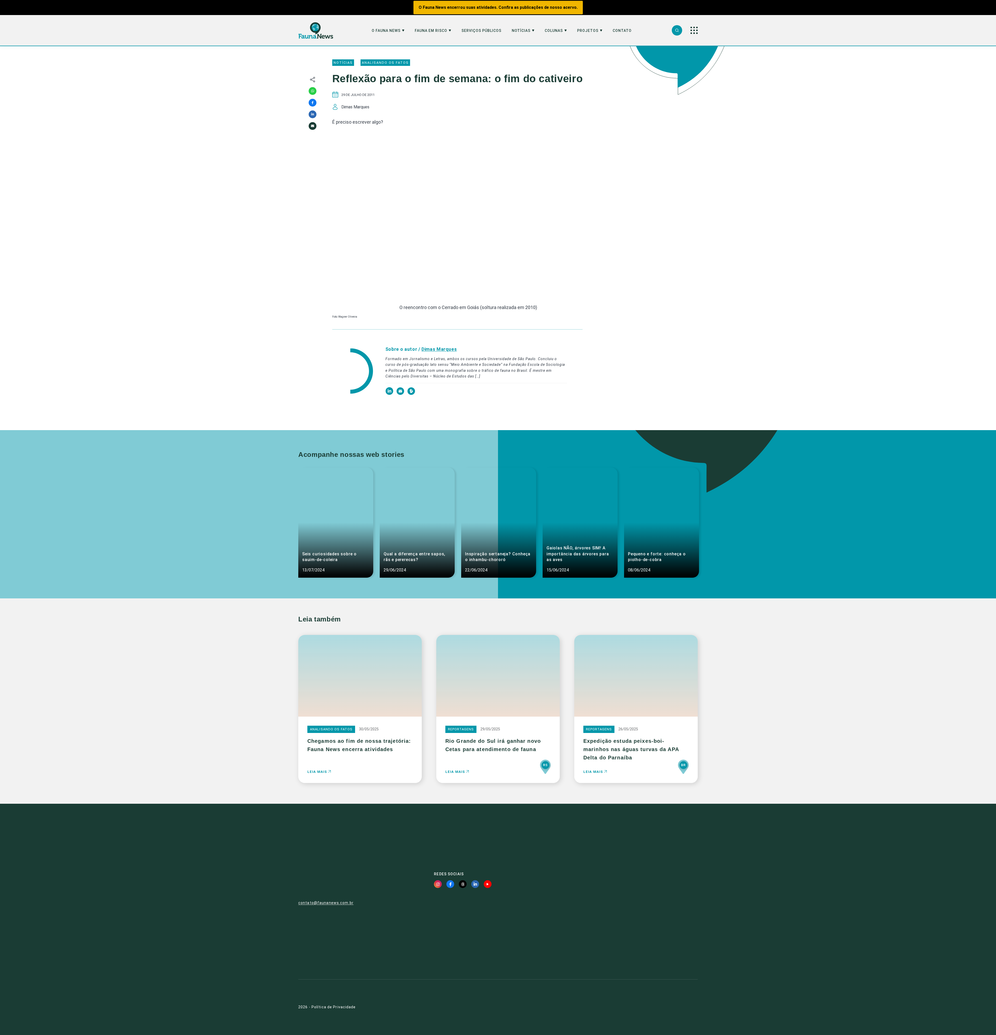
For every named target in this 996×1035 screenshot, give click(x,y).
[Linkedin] (312, 114)
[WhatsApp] (312, 91)
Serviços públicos (481, 31)
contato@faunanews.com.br (326, 903)
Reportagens (461, 729)
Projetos (587, 31)
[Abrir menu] (694, 30)
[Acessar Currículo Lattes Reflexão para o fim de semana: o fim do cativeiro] (411, 393)
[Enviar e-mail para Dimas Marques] (401, 393)
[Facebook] (312, 103)
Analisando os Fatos (385, 63)
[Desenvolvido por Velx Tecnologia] (668, 1007)
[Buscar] (677, 30)
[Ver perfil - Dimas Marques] (352, 371)
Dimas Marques (439, 349)
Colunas (554, 31)
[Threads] (463, 884)
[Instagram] (438, 884)
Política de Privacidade (334, 1007)
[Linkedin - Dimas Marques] (389, 393)
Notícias (521, 31)
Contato (622, 31)
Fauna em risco (431, 31)
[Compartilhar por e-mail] (312, 126)
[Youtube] (488, 884)
